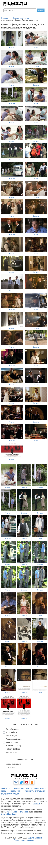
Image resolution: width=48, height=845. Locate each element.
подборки (15, 791)
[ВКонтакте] (16, 782)
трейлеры (5, 788)
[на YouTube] (27, 782)
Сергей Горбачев (9, 814)
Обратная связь (35, 838)
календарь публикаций (35, 791)
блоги (43, 788)
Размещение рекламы (24, 840)
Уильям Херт (11, 752)
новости (16, 788)
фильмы (25, 788)
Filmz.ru (36, 804)
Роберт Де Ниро (13, 749)
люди (3, 791)
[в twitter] (21, 782)
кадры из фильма (13, 764)
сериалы (35, 788)
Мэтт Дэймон (11, 732)
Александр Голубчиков (17, 812)
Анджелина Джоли (14, 739)
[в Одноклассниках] (32, 782)
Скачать (12, 47)
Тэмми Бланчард (13, 746)
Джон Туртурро (12, 729)
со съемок (10, 767)
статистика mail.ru (10, 794)
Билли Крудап (12, 736)
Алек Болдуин (12, 742)
